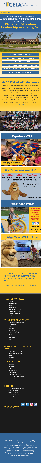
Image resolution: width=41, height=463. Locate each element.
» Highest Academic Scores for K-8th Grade (21, 247)
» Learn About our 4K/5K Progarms (21, 253)
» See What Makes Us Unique (22, 245)
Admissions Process (15, 351)
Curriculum (12, 324)
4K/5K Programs (14, 329)
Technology (12, 335)
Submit (33, 285)
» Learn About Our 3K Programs (22, 250)
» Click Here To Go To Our (22, 184)
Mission (11, 305)
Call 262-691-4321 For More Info (20, 72)
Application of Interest (16, 353)
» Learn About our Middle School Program (22, 255)
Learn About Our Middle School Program (20, 65)
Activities (12, 366)
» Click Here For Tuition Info (21, 176)
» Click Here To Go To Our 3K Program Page (21, 181)
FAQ (10, 368)
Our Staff (12, 337)
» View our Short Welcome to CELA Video (22, 179)
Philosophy (12, 307)
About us (12, 301)
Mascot (11, 364)
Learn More (20, 104)
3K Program (13, 326)
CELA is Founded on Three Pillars (20, 82)
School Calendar (14, 379)
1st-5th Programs (14, 331)
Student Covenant (14, 311)
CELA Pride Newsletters (16, 376)
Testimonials (13, 370)
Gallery (11, 316)
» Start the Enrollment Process (22, 145)
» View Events (22, 215)
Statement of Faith (15, 309)
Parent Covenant (14, 313)
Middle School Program (16, 333)
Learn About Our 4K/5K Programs (20, 58)
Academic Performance (16, 322)
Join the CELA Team (15, 357)
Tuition (11, 355)
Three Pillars (13, 303)
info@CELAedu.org (18, 397)
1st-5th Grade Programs (20, 61)
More (10, 339)
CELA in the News (15, 374)
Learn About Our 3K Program (20, 54)
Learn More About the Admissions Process (20, 69)
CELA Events (13, 372)
